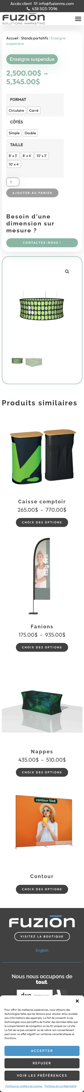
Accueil (12, 38)
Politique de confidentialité (60, 1086)
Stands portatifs (34, 38)
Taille (16, 145)
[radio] (16, 110)
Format (18, 100)
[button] (77, 1001)
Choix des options (42, 522)
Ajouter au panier (32, 193)
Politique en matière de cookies (23, 1086)
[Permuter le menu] (78, 18)
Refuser (42, 1063)
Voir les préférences (42, 1075)
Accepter (42, 1051)
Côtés (16, 122)
